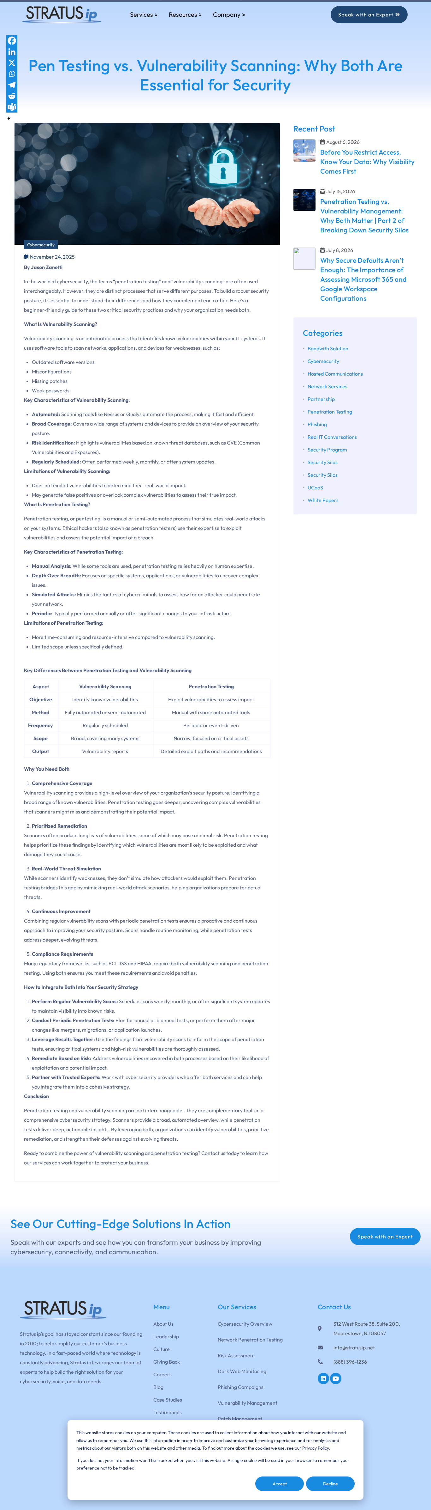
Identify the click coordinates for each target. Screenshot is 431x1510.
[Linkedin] (11, 51)
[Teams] (11, 107)
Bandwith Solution (328, 348)
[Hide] (8, 118)
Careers (162, 1374)
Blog (158, 1387)
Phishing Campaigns (240, 1387)
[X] (11, 62)
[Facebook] (11, 40)
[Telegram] (11, 84)
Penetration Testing (330, 411)
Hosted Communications (335, 374)
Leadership (166, 1336)
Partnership (321, 399)
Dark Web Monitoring (242, 1371)
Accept (280, 1484)
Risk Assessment (236, 1355)
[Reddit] (11, 95)
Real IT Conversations (332, 437)
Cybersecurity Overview (245, 1324)
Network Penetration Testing (250, 1339)
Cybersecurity (41, 245)
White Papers (323, 500)
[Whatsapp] (11, 73)
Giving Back (166, 1362)
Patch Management (240, 1418)
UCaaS (315, 487)
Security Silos (323, 462)
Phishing (317, 424)
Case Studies (167, 1399)
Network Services (327, 386)
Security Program (327, 449)
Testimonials (167, 1412)
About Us (163, 1324)
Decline (330, 1484)
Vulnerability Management (247, 1403)
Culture (161, 1349)
